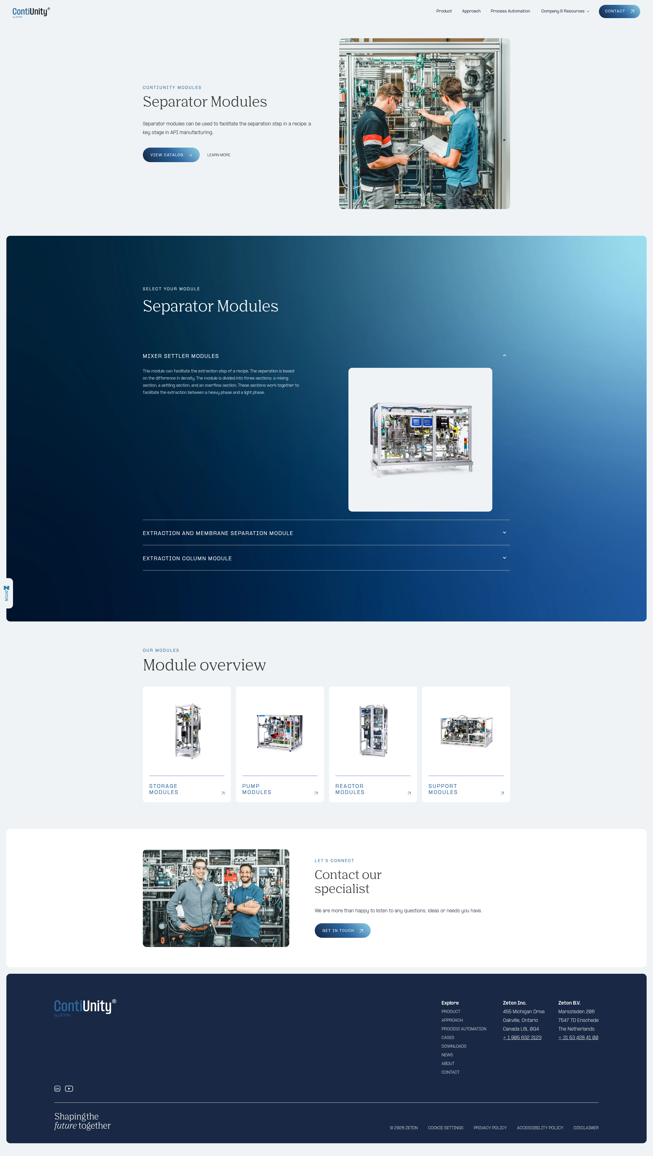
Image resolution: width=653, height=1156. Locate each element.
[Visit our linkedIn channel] (58, 1089)
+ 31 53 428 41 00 (578, 1038)
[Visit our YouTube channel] (69, 1089)
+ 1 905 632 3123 (522, 1038)
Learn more (219, 155)
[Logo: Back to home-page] (32, 12)
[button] (565, 11)
